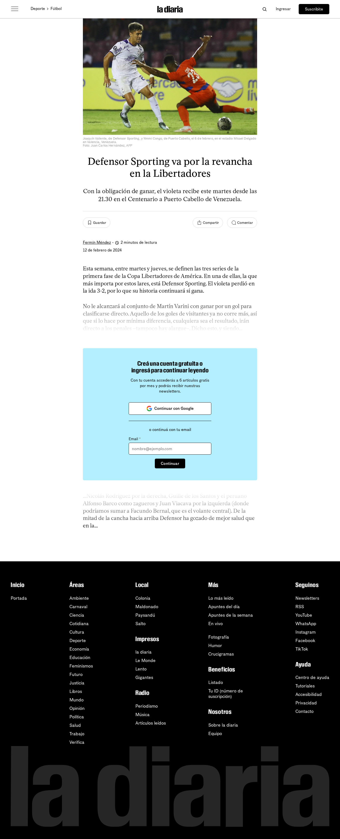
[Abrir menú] (15, 9)
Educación (79, 657)
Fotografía (218, 637)
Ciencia (76, 615)
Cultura (76, 632)
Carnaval (78, 606)
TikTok (301, 649)
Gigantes (144, 677)
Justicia (76, 683)
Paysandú (145, 615)
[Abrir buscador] (264, 9)
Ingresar (283, 8)
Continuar (170, 463)
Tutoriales (305, 686)
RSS (299, 606)
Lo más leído (220, 598)
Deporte (38, 8)
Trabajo (76, 734)
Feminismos (81, 666)
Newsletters (307, 598)
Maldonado (146, 606)
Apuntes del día (224, 606)
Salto (140, 623)
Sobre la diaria (223, 725)
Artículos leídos (150, 723)
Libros (75, 691)
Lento (141, 669)
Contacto (304, 711)
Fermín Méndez (97, 242)
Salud (75, 725)
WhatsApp (305, 623)
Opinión (77, 708)
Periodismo (146, 706)
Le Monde (145, 660)
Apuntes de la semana (230, 615)
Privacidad (306, 703)
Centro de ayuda (312, 677)
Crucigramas (221, 654)
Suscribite (314, 9)
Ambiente (79, 598)
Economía (79, 649)
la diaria (143, 652)
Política (76, 717)
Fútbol (56, 8)
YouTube (303, 615)
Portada (19, 598)
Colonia (142, 598)
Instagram (305, 632)
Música (142, 714)
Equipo (215, 733)
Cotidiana (79, 623)
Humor (215, 645)
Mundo (76, 700)
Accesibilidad (308, 694)
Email (135, 439)
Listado (215, 682)
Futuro (76, 674)
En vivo (215, 623)
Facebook (305, 640)
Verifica (76, 742)
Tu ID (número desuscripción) (225, 693)
